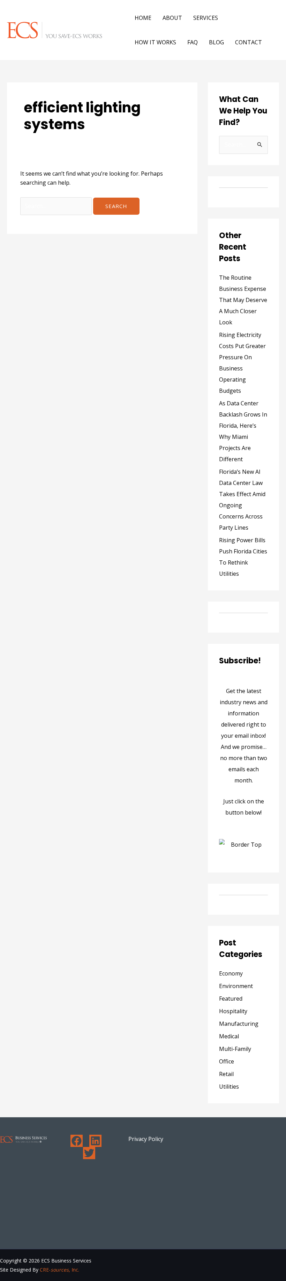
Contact (248, 42)
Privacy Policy (145, 1139)
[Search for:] (56, 206)
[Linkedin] (95, 1141)
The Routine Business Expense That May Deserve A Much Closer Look (243, 300)
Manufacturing (238, 1024)
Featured (230, 998)
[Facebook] (76, 1141)
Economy (231, 973)
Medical (229, 1036)
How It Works (155, 42)
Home (143, 18)
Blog (216, 42)
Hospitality (233, 1011)
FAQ (192, 42)
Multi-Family (235, 1049)
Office (226, 1061)
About (172, 18)
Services (205, 18)
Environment (236, 986)
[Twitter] (89, 1153)
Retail (226, 1074)
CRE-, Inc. (59, 1269)
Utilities (229, 1086)
